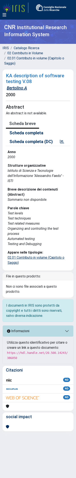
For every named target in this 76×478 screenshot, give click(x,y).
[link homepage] (15, 8)
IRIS (6, 48)
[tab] (62, 141)
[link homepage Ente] (51, 8)
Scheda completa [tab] (26, 132)
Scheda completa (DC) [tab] (31, 141)
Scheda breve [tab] (22, 123)
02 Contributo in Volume (25, 53)
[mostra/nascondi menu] (4, 15)
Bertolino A (17, 87)
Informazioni (19, 331)
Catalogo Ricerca (26, 48)
